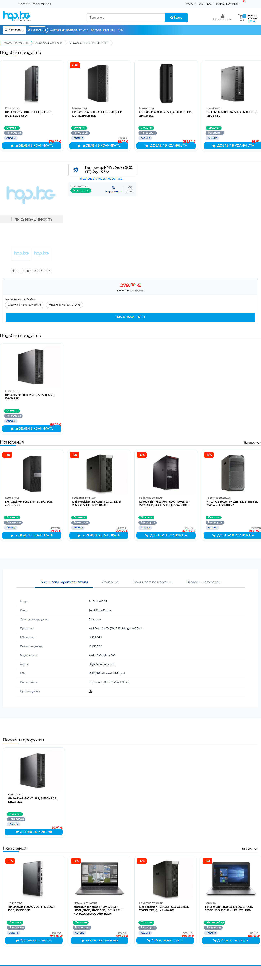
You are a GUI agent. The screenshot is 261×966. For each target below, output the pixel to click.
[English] (243, 1)
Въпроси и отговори (204, 582)
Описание (110, 582)
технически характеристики (101, 178)
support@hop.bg (43, 3)
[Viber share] (21, 270)
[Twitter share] (49, 270)
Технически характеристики (64, 582)
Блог (201, 3)
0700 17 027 (26, 3)
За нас (220, 3)
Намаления (38, 29)
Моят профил (222, 19)
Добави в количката (34, 145)
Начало (191, 3)
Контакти (232, 3)
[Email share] (28, 270)
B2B (120, 29)
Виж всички (252, 442)
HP (90, 691)
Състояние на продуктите (69, 29)
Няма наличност (130, 317)
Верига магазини (102, 29)
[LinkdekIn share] (35, 270)
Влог (210, 3)
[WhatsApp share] (42, 270)
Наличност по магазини (153, 582)
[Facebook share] (13, 270)
